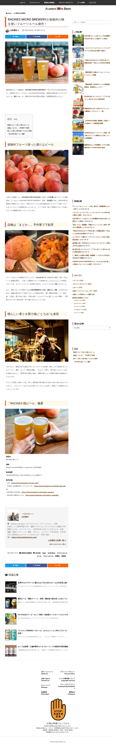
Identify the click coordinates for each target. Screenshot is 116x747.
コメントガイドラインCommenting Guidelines (66, 686)
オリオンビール (80, 303)
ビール (39, 556)
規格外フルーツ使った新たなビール (18, 125)
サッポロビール (80, 309)
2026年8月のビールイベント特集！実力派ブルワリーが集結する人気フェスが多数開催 (97, 135)
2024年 (38, 553)
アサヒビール (79, 300)
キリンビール (79, 306)
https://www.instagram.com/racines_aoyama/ (38, 492)
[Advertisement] (91, 176)
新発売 (64, 556)
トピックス (77, 280)
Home (9, 13)
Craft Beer (51, 553)
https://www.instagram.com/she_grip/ (24, 483)
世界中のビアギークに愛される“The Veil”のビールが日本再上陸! (42, 583)
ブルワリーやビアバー (82, 284)
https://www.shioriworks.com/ (24, 537)
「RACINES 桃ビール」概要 (16, 134)
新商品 (57, 556)
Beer (44, 553)
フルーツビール (48, 556)
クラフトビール (62, 553)
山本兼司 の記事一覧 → (57, 540)
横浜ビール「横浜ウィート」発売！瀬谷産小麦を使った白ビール (42, 599)
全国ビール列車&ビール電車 (83, 294)
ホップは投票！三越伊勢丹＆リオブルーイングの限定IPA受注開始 (43, 646)
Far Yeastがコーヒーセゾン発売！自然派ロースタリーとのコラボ (43, 615)
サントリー (79, 312)
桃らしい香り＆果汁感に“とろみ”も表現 (19, 131)
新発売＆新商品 (20, 13)
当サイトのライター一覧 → (57, 544)
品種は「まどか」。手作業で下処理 (18, 128)
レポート (77, 287)
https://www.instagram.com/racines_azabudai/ (41, 495)
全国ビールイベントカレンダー (84, 291)
